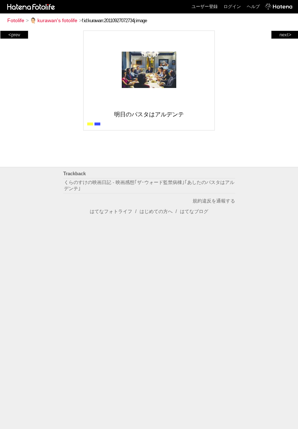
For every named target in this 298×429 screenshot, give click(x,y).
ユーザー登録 (205, 6)
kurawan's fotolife (57, 20)
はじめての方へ (156, 211)
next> (285, 34)
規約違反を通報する (214, 201)
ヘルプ (253, 6)
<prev (14, 34)
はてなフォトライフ (111, 211)
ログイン (232, 6)
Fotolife (15, 20)
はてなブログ (194, 211)
